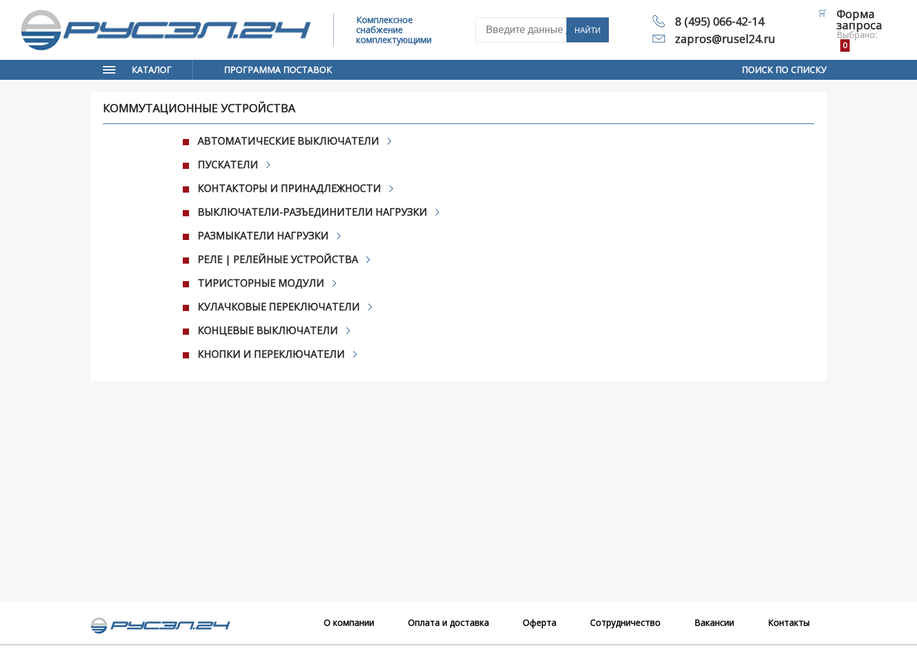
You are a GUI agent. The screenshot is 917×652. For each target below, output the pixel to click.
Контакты (789, 622)
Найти (588, 30)
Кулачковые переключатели (278, 307)
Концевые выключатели (268, 330)
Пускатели (228, 164)
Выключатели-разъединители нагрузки (312, 212)
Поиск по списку (784, 69)
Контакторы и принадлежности (289, 188)
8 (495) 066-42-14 (719, 21)
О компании (349, 622)
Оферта (539, 622)
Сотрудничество (625, 622)
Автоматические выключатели (288, 141)
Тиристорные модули (261, 283)
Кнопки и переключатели (271, 354)
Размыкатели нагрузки (263, 235)
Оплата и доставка (448, 622)
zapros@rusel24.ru (725, 38)
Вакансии (714, 622)
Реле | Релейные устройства (278, 259)
